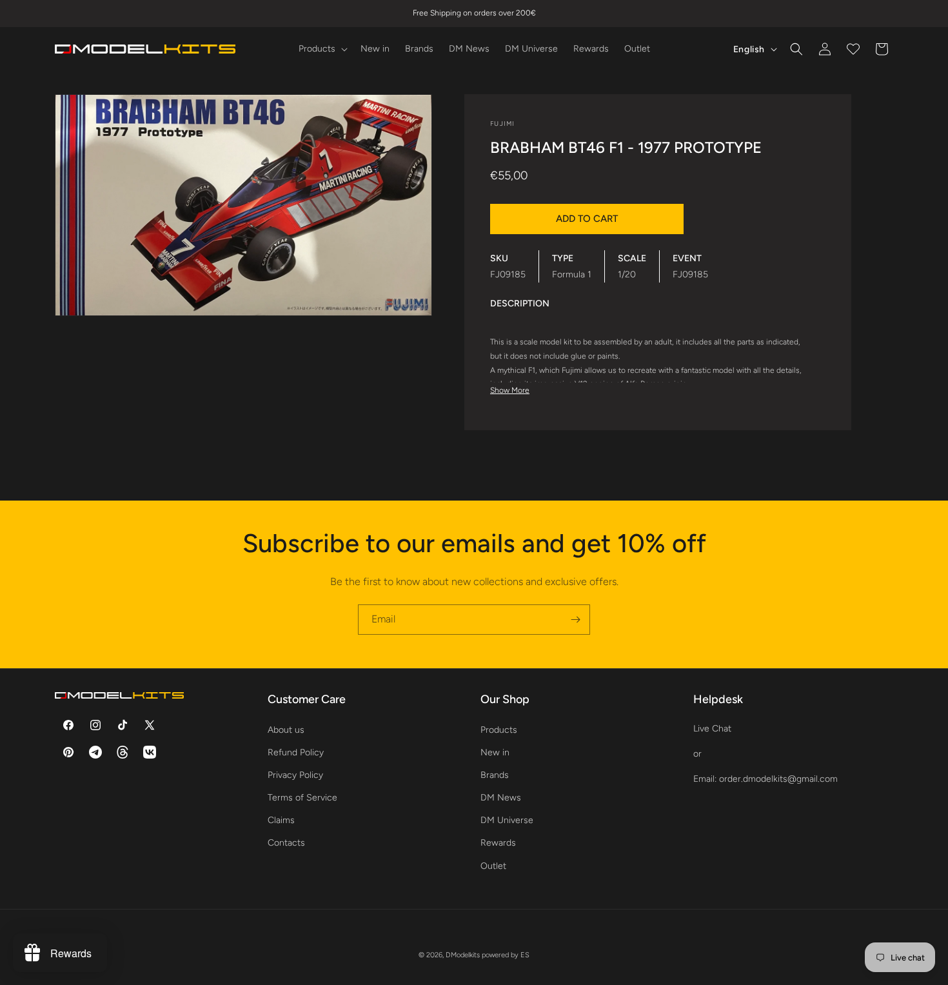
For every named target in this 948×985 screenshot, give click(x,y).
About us (286, 729)
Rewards (498, 842)
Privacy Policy (295, 774)
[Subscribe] (575, 619)
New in (494, 751)
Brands (494, 774)
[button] (322, 49)
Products (498, 729)
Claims (281, 820)
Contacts (286, 842)
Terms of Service (302, 797)
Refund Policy (296, 751)
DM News (500, 797)
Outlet (493, 865)
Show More (509, 390)
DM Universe (506, 820)
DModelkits (463, 955)
